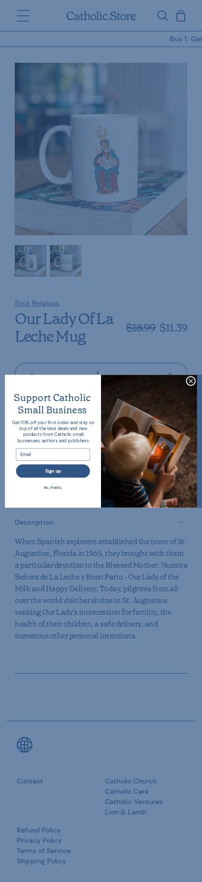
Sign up (53, 471)
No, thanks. (53, 487)
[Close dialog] (190, 381)
